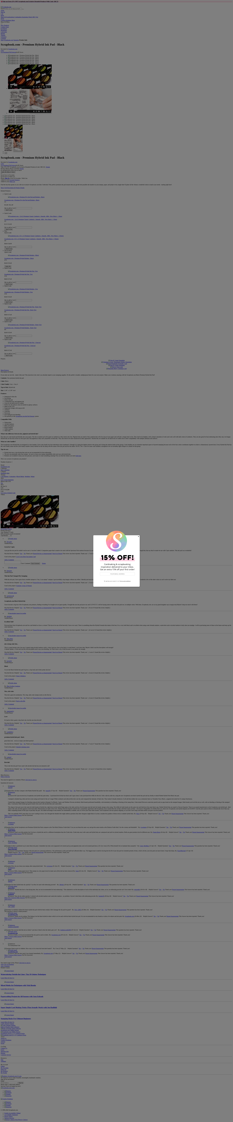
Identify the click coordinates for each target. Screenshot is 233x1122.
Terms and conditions (125, 581)
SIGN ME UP (117, 578)
